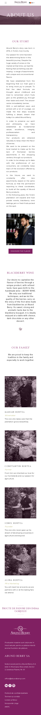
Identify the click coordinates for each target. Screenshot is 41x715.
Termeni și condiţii (12, 696)
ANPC (7, 707)
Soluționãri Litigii (11, 703)
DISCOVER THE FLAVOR (20, 251)
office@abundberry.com (15, 679)
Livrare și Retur (11, 700)
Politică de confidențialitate (16, 693)
